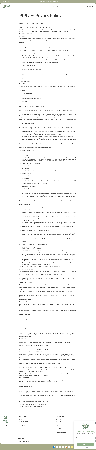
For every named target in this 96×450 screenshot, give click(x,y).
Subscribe (83, 444)
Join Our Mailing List (22, 426)
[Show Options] (92, 438)
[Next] (62, 1)
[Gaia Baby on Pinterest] (8, 1)
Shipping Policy (59, 426)
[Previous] (34, 1)
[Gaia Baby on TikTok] (5, 1)
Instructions (58, 423)
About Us (20, 419)
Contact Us (58, 421)
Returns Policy (59, 428)
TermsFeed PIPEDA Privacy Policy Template (59, 31)
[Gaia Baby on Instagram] (3, 1)
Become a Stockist (22, 423)
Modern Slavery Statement (61, 432)
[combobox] (88, 438)
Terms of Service (59, 430)
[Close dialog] (93, 423)
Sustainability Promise (23, 421)
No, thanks (83, 447)
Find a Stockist (59, 419)
